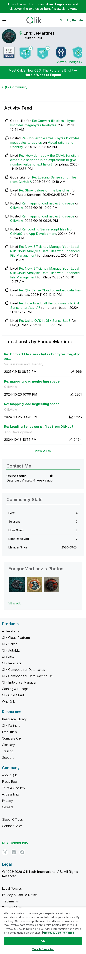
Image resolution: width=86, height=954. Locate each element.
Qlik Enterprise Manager (19, 682)
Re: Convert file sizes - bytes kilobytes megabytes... (42, 356)
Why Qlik (8, 702)
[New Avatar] (43, 53)
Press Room (11, 782)
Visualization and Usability (23, 364)
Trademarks (10, 901)
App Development (42, 234)
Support (8, 758)
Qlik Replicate (11, 663)
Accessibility (11, 794)
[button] (17, 584)
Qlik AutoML (11, 650)
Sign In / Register (72, 20)
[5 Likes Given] (26, 52)
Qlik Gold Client (13, 695)
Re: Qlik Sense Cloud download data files (50, 290)
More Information (43, 949)
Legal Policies (12, 888)
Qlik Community (15, 87)
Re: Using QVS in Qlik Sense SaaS (45, 321)
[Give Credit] (61, 52)
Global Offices (12, 819)
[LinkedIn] (14, 852)
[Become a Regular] (78, 52)
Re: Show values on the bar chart (44, 190)
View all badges (68, 62)
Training (7, 751)
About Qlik (9, 775)
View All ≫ (43, 451)
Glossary (8, 745)
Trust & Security (13, 788)
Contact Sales (12, 826)
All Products (10, 631)
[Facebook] (22, 852)
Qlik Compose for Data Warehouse (27, 676)
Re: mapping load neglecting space (48, 203)
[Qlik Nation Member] (9, 53)
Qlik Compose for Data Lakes (23, 670)
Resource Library (14, 719)
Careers (7, 807)
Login (59, 4)
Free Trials (9, 732)
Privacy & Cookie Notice (20, 895)
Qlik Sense (9, 644)
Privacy (7, 801)
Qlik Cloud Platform (16, 638)
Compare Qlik (11, 738)
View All (14, 603)
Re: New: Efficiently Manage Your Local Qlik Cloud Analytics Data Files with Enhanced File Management (45, 251)
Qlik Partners (11, 726)
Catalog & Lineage (15, 689)
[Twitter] (5, 852)
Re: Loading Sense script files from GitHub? (38, 427)
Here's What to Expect (43, 75)
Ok (43, 940)
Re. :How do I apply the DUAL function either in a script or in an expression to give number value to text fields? (44, 160)
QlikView (16, 208)
